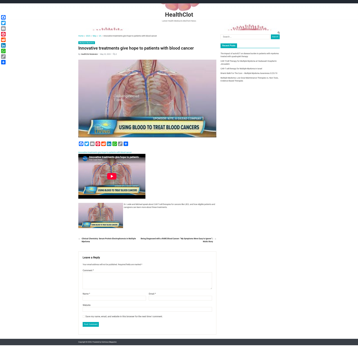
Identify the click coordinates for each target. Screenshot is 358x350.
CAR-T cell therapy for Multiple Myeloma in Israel (241, 68)
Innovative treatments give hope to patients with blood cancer (105, 152)
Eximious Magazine (109, 342)
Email (152, 294)
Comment (88, 270)
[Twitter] (3, 23)
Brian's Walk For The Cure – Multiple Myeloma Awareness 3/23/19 (249, 73)
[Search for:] (244, 37)
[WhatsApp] (3, 51)
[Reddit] (3, 40)
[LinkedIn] (3, 45)
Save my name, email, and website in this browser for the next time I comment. (124, 316)
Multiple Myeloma (86, 43)
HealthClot (179, 15)
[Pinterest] (3, 34)
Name (86, 294)
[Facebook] (3, 17)
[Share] (3, 62)
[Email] (3, 28)
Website (86, 305)
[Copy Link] (3, 56)
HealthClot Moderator (89, 54)
